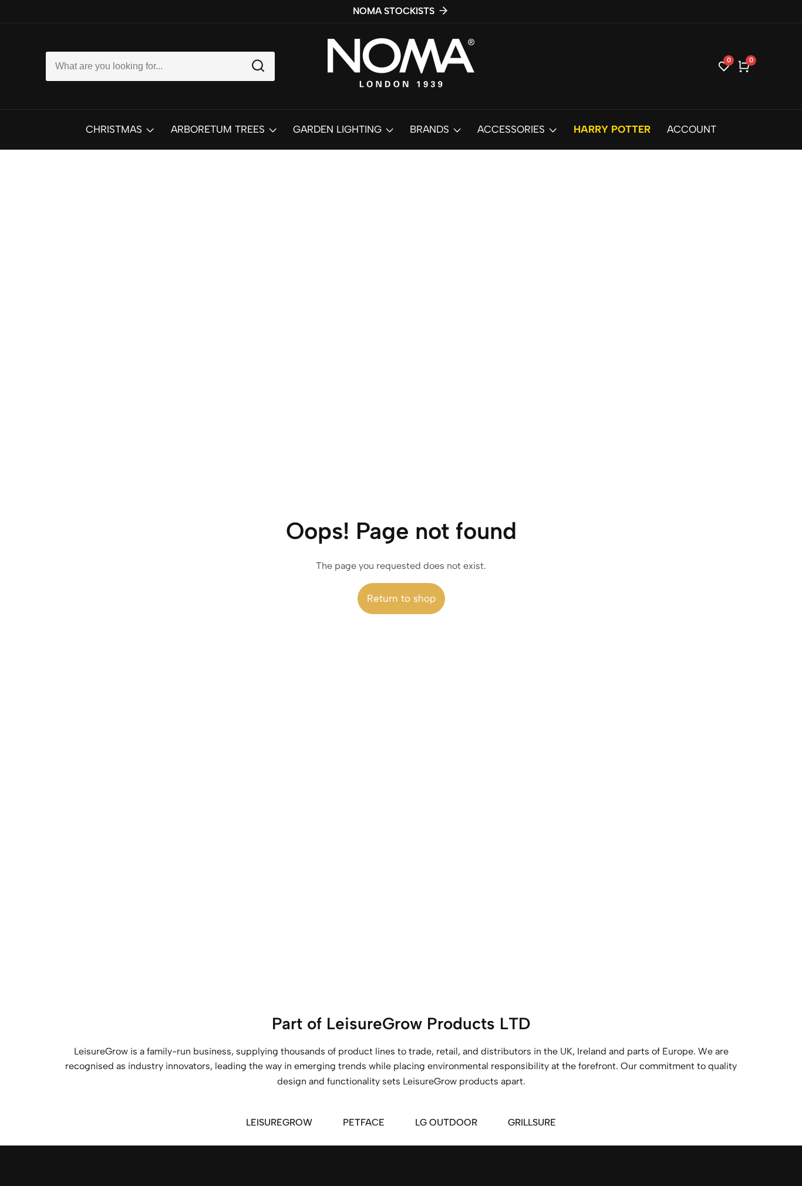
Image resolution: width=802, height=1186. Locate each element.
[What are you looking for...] (258, 66)
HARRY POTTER (612, 129)
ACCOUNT (691, 129)
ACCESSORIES (511, 129)
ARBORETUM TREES (218, 129)
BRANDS (429, 129)
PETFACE (364, 1122)
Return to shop (401, 598)
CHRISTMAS (114, 129)
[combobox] (160, 66)
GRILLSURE (532, 1122)
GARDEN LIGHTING (337, 129)
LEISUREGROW (279, 1122)
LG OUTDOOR (446, 1122)
